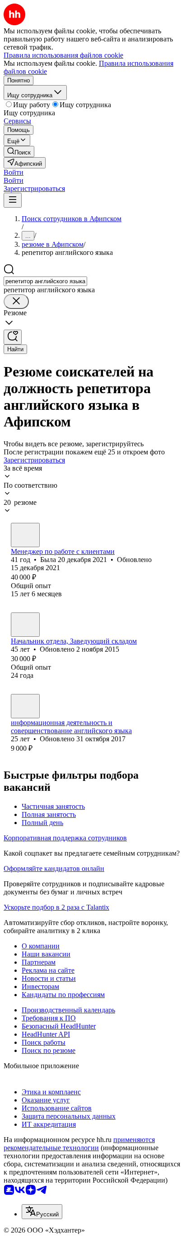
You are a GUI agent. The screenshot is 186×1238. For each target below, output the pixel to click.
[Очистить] (16, 301)
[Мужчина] (25, 706)
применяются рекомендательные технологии (79, 1144)
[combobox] (45, 281)
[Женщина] (25, 535)
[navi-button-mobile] (13, 200)
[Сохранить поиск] (13, 337)
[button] (13, 172)
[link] (19, 151)
